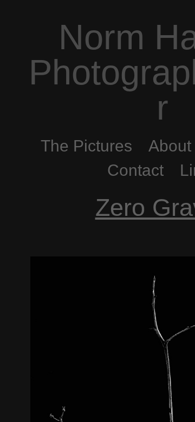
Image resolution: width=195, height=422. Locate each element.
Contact (135, 170)
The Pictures (86, 146)
